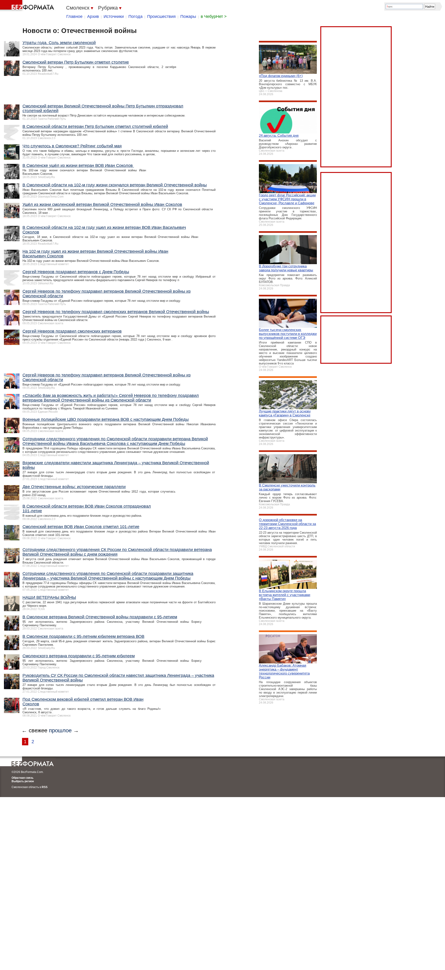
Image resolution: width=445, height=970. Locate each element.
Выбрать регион (23, 781)
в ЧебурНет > (214, 16)
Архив (93, 16)
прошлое (60, 730)
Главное (74, 16)
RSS (45, 787)
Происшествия (161, 16)
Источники (114, 16)
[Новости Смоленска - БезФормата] (28, 6)
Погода (135, 16)
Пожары (188, 16)
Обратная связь (22, 777)
